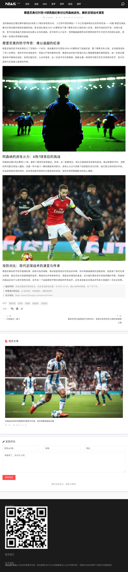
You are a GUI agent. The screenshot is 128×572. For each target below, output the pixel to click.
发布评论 (9, 477)
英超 (36, 4)
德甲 (79, 4)
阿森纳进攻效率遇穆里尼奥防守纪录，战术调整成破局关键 (29, 421)
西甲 (62, 4)
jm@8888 (76, 286)
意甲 (53, 4)
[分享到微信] (11, 308)
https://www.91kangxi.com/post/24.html (33, 295)
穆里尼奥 (12, 303)
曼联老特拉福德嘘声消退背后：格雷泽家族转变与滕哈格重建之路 (95, 321)
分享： (5, 309)
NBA (45, 4)
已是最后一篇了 (13, 319)
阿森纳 (27, 303)
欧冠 (70, 4)
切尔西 (20, 303)
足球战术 (44, 303)
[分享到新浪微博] (21, 308)
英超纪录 (35, 303)
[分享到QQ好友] (16, 308)
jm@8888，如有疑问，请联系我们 (36, 291)
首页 (27, 4)
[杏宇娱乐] (12, 4)
